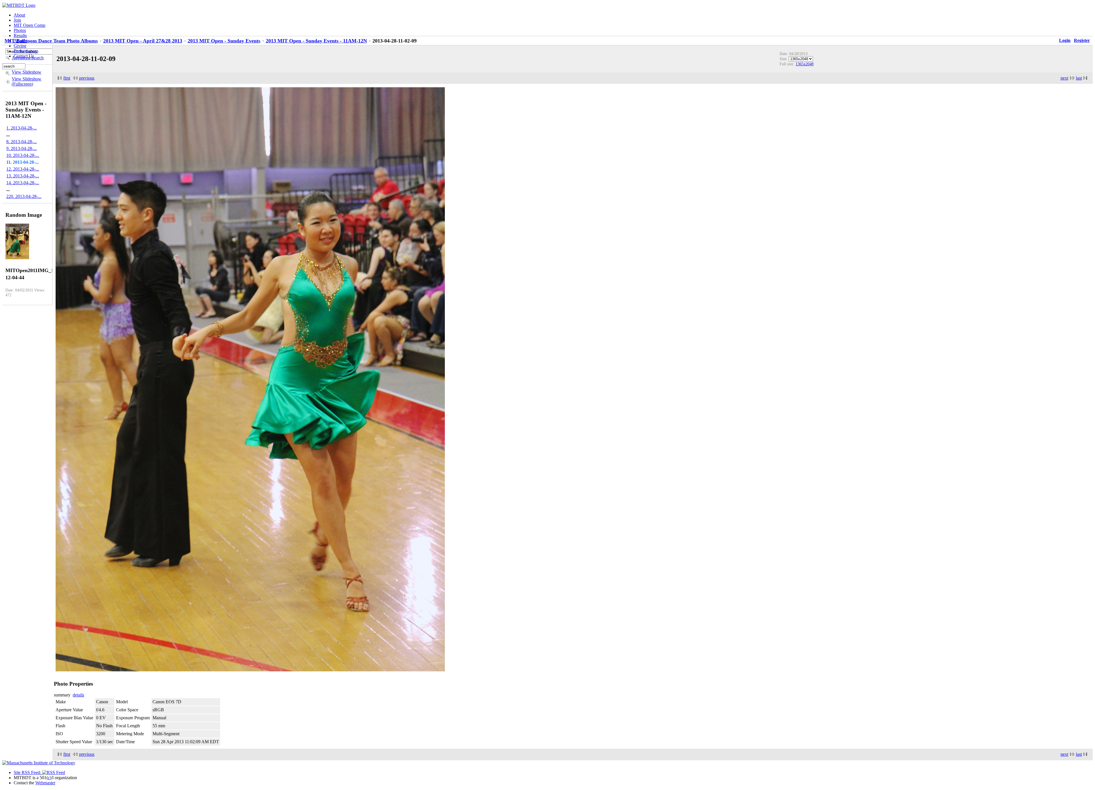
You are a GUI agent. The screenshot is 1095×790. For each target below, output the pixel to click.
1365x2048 (805, 64)
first (66, 78)
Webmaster (45, 782)
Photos (20, 30)
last (1079, 78)
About (19, 15)
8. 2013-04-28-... (21, 141)
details (78, 694)
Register (1082, 40)
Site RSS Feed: (28, 772)
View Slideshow (26, 72)
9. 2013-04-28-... (21, 148)
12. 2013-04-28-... (22, 169)
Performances (26, 50)
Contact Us (24, 56)
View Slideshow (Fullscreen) (26, 81)
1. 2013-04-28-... (21, 127)
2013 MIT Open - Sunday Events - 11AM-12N (316, 41)
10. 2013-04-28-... (22, 155)
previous (86, 78)
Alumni (20, 40)
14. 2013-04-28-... (22, 182)
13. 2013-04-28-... (22, 175)
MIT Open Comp (29, 25)
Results (20, 35)
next (1064, 78)
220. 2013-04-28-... (23, 196)
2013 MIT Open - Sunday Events (224, 41)
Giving (20, 45)
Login (1064, 40)
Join (17, 20)
